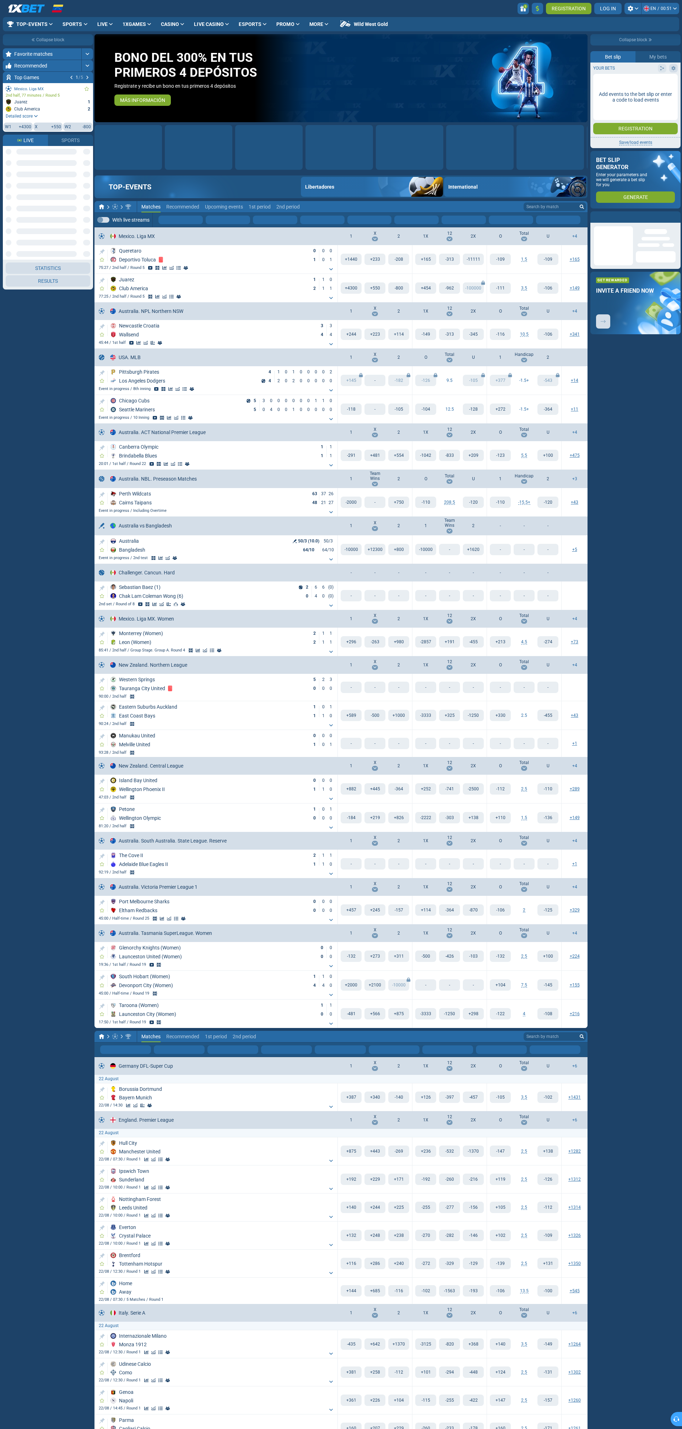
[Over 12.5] (425, 409)
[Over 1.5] (500, 259)
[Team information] (186, 268)
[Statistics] (164, 268)
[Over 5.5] (500, 455)
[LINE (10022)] (101, 1037)
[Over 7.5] (500, 985)
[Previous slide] (100, 78)
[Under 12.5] (473, 409)
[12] (449, 259)
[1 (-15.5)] (500, 502)
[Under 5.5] (547, 455)
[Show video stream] (150, 268)
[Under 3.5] (547, 288)
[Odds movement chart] (171, 268)
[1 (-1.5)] (500, 409)
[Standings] (179, 268)
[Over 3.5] (500, 288)
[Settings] (632, 8)
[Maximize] (87, 54)
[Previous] (71, 77)
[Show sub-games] (331, 269)
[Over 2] (500, 910)
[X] (374, 259)
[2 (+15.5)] (547, 502)
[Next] (87, 77)
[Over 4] (500, 1014)
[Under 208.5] (473, 502)
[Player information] (183, 604)
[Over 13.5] (500, 1291)
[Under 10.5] (547, 334)
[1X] (425, 259)
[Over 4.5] (500, 642)
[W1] (351, 259)
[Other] (543, 220)
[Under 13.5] (547, 1291)
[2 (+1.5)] (547, 409)
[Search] (582, 207)
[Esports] (565, 220)
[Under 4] (547, 1014)
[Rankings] (176, 604)
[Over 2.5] (500, 715)
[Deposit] (537, 8)
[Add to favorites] (86, 88)
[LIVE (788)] (101, 207)
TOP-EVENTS (130, 187)
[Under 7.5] (547, 985)
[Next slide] (582, 78)
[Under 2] (547, 910)
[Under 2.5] (547, 715)
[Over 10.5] (500, 334)
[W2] (398, 259)
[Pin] (101, 252)
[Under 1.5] (547, 259)
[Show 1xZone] (157, 268)
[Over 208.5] (425, 502)
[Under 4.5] (547, 642)
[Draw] (153, 343)
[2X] (473, 259)
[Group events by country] (87, 151)
